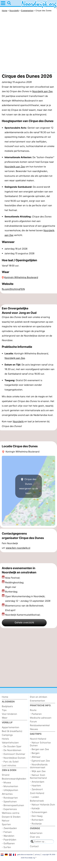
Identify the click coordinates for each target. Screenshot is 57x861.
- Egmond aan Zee (40, 760)
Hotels (5, 738)
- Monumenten (10, 786)
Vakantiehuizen (10, 742)
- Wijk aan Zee (38, 771)
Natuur (5, 820)
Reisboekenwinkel (40, 725)
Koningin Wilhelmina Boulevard (21, 277)
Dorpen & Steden (11, 816)
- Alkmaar (35, 756)
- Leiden (34, 796)
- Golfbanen (8, 843)
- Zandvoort (36, 789)
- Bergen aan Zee (39, 749)
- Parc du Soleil (10, 761)
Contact (34, 846)
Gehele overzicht (24, 622)
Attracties (7, 793)
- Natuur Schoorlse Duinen (40, 744)
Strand (5, 774)
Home (5, 696)
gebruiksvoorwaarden (25, 854)
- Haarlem (35, 785)
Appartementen (10, 727)
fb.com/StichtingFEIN (13, 289)
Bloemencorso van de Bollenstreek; (24, 608)
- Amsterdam (37, 781)
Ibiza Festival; (13, 577)
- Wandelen (8, 835)
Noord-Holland (38, 738)
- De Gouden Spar (11, 746)
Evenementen (37, 700)
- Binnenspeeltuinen (13, 805)
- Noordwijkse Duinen (13, 757)
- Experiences (9, 809)
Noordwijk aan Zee (42, 91)
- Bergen (35, 753)
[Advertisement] (28, 42)
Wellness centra (10, 812)
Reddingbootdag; (14, 584)
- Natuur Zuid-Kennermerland (38, 776)
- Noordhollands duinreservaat (39, 766)
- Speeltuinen (9, 801)
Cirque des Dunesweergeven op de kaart (28, 486)
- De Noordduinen (11, 750)
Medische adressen (40, 717)
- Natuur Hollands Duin (42, 804)
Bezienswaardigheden (14, 778)
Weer (4, 717)
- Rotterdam (36, 819)
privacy (37, 854)
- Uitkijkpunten (10, 790)
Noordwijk (18, 421)
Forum (33, 721)
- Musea (6, 782)
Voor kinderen (9, 713)
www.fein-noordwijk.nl (18, 547)
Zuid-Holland (37, 793)
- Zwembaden (9, 828)
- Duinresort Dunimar (13, 754)
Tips (4, 710)
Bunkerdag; (11, 591)
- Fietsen (7, 832)
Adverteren (36, 833)
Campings (7, 734)
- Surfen (6, 847)
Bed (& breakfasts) (12, 731)
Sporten (6, 824)
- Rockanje (36, 823)
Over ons (35, 836)
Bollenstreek (37, 800)
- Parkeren (36, 713)
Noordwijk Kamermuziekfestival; (23, 614)
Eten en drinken (38, 696)
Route (33, 710)
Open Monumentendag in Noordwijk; (27, 598)
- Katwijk (35, 808)
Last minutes (9, 765)
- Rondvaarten (10, 797)
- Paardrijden (9, 839)
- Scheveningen (38, 812)
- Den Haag (36, 816)
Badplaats (7, 706)
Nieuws (34, 729)
